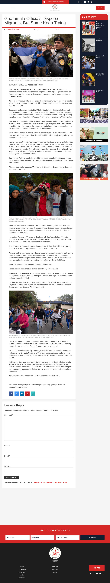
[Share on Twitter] (17, 395)
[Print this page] (33, 395)
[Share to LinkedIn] (22, 395)
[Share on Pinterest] (27, 395)
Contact (55, 572)
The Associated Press (12, 29)
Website (7, 466)
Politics (22, 566)
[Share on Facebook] (11, 395)
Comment (8, 415)
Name (7, 445)
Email (7, 456)
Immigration (55, 566)
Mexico (22, 575)
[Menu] (13, 8)
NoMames (55, 569)
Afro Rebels (22, 578)
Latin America (22, 569)
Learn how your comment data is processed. (51, 482)
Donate (100, 7)
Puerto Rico (22, 572)
